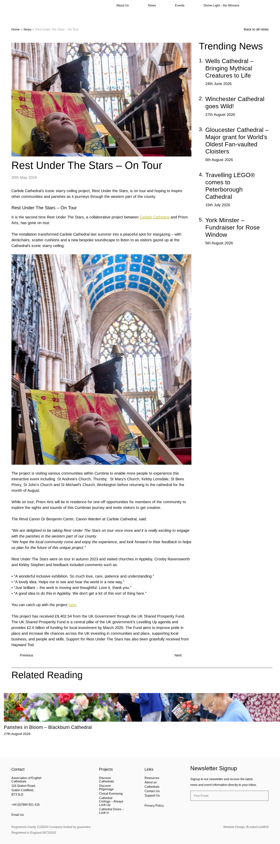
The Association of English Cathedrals (25, 13)
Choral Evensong (111, 793)
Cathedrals (152, 786)
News (152, 5)
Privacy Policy (154, 805)
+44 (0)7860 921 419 (25, 804)
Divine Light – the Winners (221, 5)
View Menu (266, 5)
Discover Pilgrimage (106, 787)
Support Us (152, 795)
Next (178, 655)
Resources (152, 778)
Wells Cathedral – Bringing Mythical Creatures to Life (229, 68)
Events (179, 5)
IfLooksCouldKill (257, 827)
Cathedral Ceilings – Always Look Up (111, 801)
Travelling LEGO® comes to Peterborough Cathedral (230, 186)
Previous (26, 655)
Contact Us (152, 791)
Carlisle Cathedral (155, 217)
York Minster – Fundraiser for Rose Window (232, 227)
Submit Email (262, 795)
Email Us (17, 814)
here (72, 605)
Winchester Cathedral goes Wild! (234, 102)
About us (151, 782)
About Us (122, 5)
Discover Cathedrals (106, 779)
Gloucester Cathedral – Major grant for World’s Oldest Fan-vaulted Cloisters (237, 140)
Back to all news (256, 29)
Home (15, 29)
